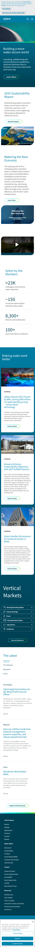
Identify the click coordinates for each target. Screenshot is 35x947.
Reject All (17, 938)
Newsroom (7, 848)
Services (7, 836)
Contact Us (7, 909)
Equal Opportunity (10, 880)
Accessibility (8, 877)
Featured (6, 661)
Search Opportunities (11, 874)
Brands (6, 824)
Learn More (11, 76)
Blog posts (6, 669)
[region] (17, 933)
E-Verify (6, 883)
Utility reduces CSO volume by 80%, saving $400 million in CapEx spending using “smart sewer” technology (17, 402)
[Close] (33, 922)
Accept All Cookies (17, 943)
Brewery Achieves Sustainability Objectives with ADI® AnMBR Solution (16, 466)
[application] (17, 245)
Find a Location (9, 900)
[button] (17, 244)
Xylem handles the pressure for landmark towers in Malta (17, 539)
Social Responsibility (11, 857)
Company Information (11, 860)
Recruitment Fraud (10, 886)
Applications (8, 830)
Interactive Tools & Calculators (14, 903)
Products (7, 833)
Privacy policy (16, 930)
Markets (6, 827)
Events (5, 674)
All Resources (8, 894)
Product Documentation (12, 906)
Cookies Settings (17, 933)
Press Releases (8, 665)
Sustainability (8, 851)
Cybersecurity (8, 863)
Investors (7, 854)
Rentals (6, 839)
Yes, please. (6, 9)
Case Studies (8, 897)
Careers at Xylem (9, 871)
